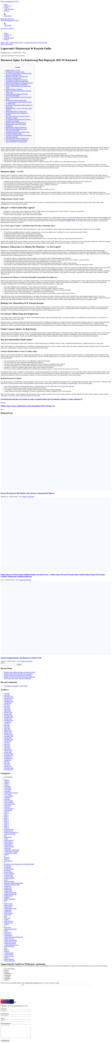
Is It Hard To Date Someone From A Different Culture (19, 864)
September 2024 (8, 701)
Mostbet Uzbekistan (9, 899)
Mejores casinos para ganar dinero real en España (17, 675)
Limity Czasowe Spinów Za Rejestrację (17, 84)
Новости (6, 951)
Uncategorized (8, 935)
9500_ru (6, 827)
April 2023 (7, 728)
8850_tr (6, 818)
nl (4, 902)
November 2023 (8, 717)
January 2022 (8, 752)
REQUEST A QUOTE (7, 19)
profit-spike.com (8, 921)
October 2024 (8, 700)
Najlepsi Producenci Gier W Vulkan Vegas (17, 132)
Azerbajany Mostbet (9, 834)
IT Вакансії (7, 867)
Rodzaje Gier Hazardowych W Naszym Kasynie (19, 83)
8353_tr (6, 813)
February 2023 (8, 731)
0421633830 (7, 16)
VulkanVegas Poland (10, 943)
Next (2, 409)
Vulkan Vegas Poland (7, 44)
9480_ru (6, 826)
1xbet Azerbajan (8, 802)
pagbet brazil (7, 911)
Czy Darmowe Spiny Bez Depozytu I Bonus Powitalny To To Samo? (18, 120)
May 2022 (7, 745)
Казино (6, 949)
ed (5, 856)
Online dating (8, 907)
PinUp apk (7, 918)
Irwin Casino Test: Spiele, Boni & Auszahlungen (17, 678)
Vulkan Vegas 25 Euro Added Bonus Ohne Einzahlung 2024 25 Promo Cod (28, 406)
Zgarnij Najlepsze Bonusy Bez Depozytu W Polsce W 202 (21, 658)
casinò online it (8, 845)
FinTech (6, 859)
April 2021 (7, 765)
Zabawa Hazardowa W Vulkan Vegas (16, 111)
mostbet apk (7, 886)
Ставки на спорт (9, 956)
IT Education (7, 865)
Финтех (6, 957)
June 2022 (7, 744)
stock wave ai (8, 932)
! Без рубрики (8, 777)
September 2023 (8, 720)
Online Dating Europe (10, 908)
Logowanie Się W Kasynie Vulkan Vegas (17, 138)
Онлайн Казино (9, 953)
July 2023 (7, 723)
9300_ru (6, 823)
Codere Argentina (9, 846)
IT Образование (9, 869)
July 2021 (7, 761)
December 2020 (8, 768)
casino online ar (8, 843)
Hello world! (23, 686)
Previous (3, 402)
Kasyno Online (8, 872)
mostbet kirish (8, 891)
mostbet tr (7, 897)
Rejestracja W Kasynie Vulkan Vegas (16, 100)
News (5, 900)
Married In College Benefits (12, 884)
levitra (6, 880)
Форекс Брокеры (9, 959)
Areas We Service (9, 9)
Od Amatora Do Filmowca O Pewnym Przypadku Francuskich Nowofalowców (17, 80)
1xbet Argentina (8, 800)
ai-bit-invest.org (8, 831)
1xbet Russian (8, 810)
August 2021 (7, 760)
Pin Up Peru (7, 915)
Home (6, 4)
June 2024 (7, 706)
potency (6, 919)
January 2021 (8, 766)
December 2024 (8, 696)
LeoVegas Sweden (9, 878)
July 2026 (7, 693)
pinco (5, 916)
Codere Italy (7, 848)
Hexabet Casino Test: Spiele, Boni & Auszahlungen (18, 673)
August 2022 (7, 741)
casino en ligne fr (9, 840)
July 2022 (7, 742)
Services (6, 7)
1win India (7, 791)
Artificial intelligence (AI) (11, 832)
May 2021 (7, 763)
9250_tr (6, 821)
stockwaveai (7, 934)
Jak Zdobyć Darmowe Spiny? (14, 133)
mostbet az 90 (8, 888)
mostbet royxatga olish (10, 894)
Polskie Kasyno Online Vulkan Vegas (16, 127)
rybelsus (6, 924)
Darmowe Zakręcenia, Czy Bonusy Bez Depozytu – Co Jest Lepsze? (17, 77)
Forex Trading (8, 861)
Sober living (7, 927)
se (4, 926)
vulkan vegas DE (9, 938)
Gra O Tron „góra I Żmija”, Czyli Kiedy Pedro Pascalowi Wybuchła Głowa (19, 74)
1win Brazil (7, 788)
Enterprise (7, 857)
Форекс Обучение (9, 960)
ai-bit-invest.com (8, 829)
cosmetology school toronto (11, 850)
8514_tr (6, 815)
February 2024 (8, 712)
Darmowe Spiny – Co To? (13, 70)
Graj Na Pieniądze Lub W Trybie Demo (17, 140)
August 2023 (7, 722)
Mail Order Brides (9, 881)
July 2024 (7, 704)
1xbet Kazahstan (8, 808)
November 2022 (8, 736)
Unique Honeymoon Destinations (13, 937)
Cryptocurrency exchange (11, 851)
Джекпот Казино (9, 946)
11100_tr (6, 785)
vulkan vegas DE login (10, 940)
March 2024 (7, 711)
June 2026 (7, 695)
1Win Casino (7, 789)
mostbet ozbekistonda (10, 892)
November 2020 (8, 769)
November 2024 (8, 698)
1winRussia (7, 797)
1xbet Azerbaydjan (9, 804)
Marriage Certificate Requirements (13, 883)
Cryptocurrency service (10, 853)
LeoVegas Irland (8, 876)
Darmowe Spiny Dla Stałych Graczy (16, 122)
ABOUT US (7, 6)
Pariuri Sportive (8, 913)
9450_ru (6, 824)
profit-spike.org (8, 922)
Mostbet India (8, 889)
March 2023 (7, 730)
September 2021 (8, 758)
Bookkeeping (8, 837)
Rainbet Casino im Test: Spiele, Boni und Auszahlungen (19, 677)
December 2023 (8, 715)
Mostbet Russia (8, 896)
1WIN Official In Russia (11, 792)
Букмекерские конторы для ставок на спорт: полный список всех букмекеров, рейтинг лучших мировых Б (41, 399)
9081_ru (6, 819)
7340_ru (6, 812)
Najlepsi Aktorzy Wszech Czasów (15, 72)
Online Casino (8, 903)
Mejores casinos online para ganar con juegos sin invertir (19, 672)
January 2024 (8, 714)
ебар (5, 948)
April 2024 (7, 709)
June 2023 (7, 725)
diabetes (6, 854)
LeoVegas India (8, 875)
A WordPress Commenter (11, 686)
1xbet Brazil (7, 805)
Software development (10, 929)
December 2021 (8, 753)
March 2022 (7, 749)
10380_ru (7, 781)
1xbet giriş (7, 807)
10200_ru (7, 780)
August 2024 (7, 703)
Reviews (6, 11)
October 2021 (8, 757)
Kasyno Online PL (9, 873)
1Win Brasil (7, 786)
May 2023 (7, 726)
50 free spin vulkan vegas (68, 219)
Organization (7, 910)
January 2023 (8, 733)
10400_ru (7, 783)
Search (2, 663)
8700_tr (6, 816)
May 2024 (7, 707)
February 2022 (8, 750)
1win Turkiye (8, 794)
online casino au (8, 905)
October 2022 (8, 738)
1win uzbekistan (8, 796)
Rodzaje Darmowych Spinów (14, 89)
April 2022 (7, 747)
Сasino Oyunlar (8, 954)
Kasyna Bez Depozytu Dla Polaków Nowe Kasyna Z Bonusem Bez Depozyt (28, 493)
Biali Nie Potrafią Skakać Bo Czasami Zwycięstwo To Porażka (16, 129)
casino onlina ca (8, 842)
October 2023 (8, 719)
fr (4, 862)
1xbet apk (7, 799)
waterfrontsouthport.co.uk (11, 945)
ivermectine (7, 870)
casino (6, 838)
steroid (6, 930)
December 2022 (8, 734)
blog (5, 835)
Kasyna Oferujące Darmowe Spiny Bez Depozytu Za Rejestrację (17, 94)
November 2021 (8, 755)
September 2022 (8, 739)
